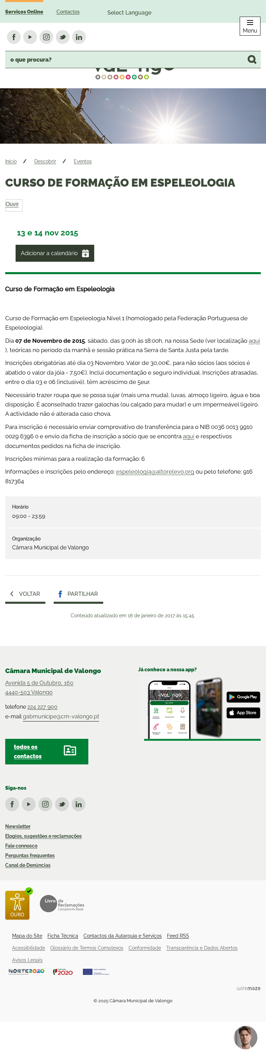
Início (11, 161)
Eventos (83, 161)
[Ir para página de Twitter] (63, 803)
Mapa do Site (27, 936)
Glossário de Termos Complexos (86, 948)
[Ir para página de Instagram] (46, 803)
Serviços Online (24, 12)
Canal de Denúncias (28, 865)
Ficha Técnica (62, 936)
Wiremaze (249, 988)
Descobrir (45, 161)
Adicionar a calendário (49, 253)
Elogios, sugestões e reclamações (43, 836)
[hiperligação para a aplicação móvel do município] (199, 708)
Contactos (68, 12)
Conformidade (144, 948)
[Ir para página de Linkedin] (80, 803)
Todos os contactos (28, 752)
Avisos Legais (27, 960)
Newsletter (17, 826)
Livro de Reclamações (62, 903)
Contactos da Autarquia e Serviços (122, 936)
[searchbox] (133, 59)
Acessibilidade (28, 948)
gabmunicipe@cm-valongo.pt (61, 716)
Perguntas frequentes (30, 855)
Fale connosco (21, 846)
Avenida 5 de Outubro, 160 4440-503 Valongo (39, 688)
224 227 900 (42, 706)
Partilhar (83, 594)
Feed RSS (178, 936)
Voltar (29, 594)
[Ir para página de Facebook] (13, 803)
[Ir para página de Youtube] (30, 803)
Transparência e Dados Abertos (202, 948)
